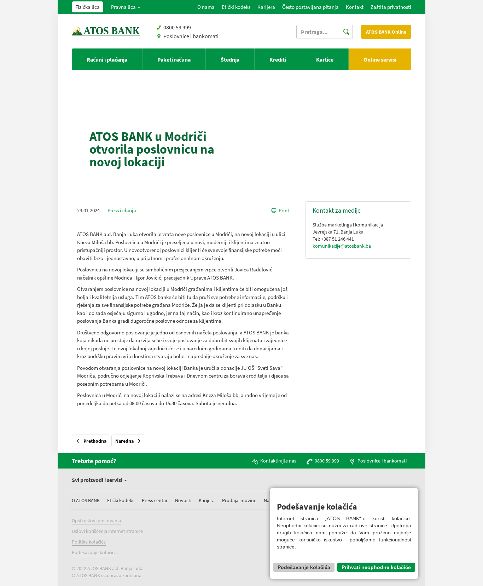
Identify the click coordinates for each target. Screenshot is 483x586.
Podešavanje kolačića (94, 552)
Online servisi (379, 59)
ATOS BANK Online (386, 32)
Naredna (124, 441)
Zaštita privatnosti (391, 7)
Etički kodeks (236, 7)
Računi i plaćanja (107, 59)
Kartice (324, 59)
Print (284, 210)
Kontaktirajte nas (278, 461)
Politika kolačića (89, 542)
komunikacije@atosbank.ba (342, 246)
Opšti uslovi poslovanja (96, 520)
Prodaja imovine (239, 500)
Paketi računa (174, 59)
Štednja (230, 59)
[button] (126, 7)
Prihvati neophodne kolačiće (376, 567)
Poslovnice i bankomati (191, 36)
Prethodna (94, 441)
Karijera (266, 7)
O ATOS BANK (86, 500)
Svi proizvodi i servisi (97, 479)
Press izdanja (121, 210)
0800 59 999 (327, 461)
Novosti (183, 500)
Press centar (155, 500)
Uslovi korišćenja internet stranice (107, 531)
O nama (206, 7)
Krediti (277, 59)
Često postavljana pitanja (310, 7)
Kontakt (354, 7)
